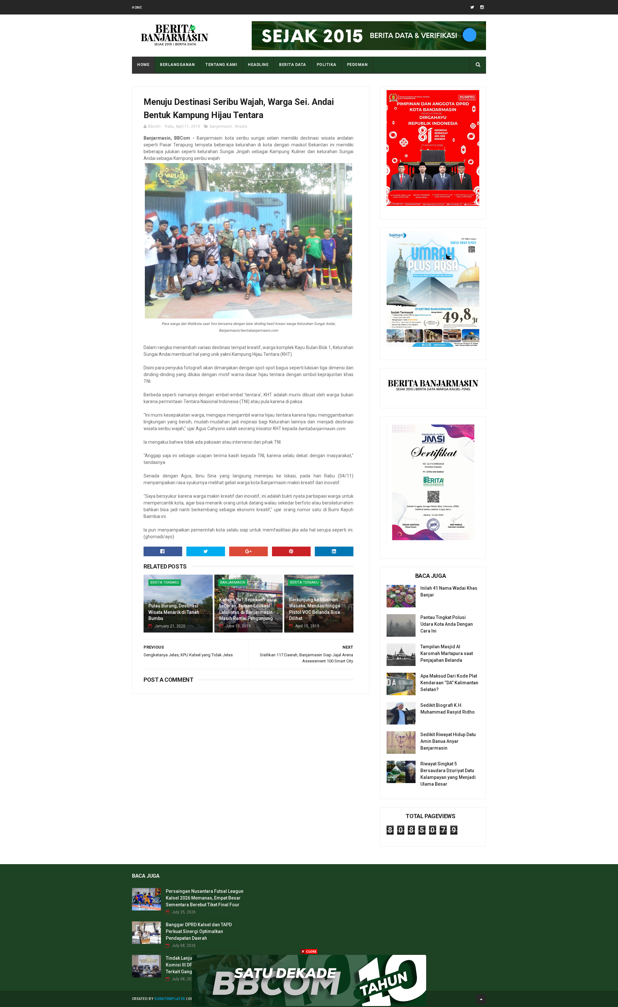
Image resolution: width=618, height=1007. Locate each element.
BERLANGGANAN (177, 64)
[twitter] (472, 7)
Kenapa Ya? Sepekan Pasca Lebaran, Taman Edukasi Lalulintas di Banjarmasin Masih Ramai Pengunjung (248, 609)
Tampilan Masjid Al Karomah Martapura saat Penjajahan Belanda (446, 653)
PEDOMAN (357, 64)
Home (137, 7)
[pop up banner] (309, 1004)
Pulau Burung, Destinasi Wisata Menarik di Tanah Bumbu (173, 612)
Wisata (241, 126)
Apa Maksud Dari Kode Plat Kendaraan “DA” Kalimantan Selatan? (449, 682)
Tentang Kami (221, 64)
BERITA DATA (292, 64)
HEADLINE (258, 64)
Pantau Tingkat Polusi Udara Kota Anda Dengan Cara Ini (446, 624)
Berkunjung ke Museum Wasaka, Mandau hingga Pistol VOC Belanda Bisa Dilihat (314, 609)
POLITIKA (326, 64)
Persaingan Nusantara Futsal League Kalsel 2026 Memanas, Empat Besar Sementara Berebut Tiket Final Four (204, 898)
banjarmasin (221, 126)
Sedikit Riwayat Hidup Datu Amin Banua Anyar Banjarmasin (448, 741)
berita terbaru (164, 582)
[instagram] (482, 7)
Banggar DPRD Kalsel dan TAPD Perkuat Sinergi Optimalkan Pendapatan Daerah (199, 931)
